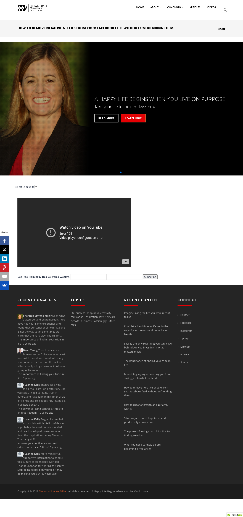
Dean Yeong (30, 350)
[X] (4, 249)
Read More (106, 118)
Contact (184, 315)
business (86, 321)
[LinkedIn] (4, 258)
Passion (97, 321)
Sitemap (185, 362)
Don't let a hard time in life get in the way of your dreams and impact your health (146, 330)
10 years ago (45, 412)
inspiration (91, 317)
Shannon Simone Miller (37, 315)
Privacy (184, 354)
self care (110, 317)
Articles (194, 7)
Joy (105, 321)
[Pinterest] (4, 267)
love (101, 317)
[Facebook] (4, 240)
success (80, 313)
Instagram (186, 330)
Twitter (184, 338)
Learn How (133, 118)
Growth (75, 321)
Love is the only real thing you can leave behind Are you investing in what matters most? (148, 347)
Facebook (185, 322)
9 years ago (29, 343)
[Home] (32, 7)
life (73, 313)
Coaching (174, 7)
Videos (211, 7)
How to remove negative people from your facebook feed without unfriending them (148, 391)
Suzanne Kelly (31, 384)
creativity (105, 313)
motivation (77, 317)
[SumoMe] (4, 285)
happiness (92, 313)
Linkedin (185, 346)
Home (140, 7)
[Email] (4, 276)
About (154, 7)
